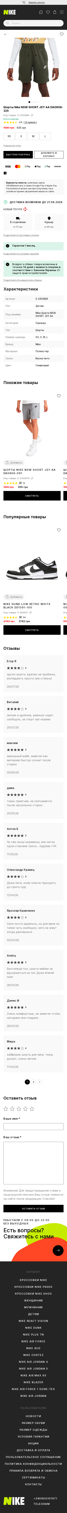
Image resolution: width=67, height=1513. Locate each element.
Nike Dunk (33, 1327)
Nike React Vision (33, 1321)
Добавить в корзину (49, 154)
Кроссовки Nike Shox (33, 1293)
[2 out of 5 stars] (12, 1108)
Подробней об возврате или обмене (22, 280)
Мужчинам (33, 1307)
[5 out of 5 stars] (32, 1108)
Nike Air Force (33, 1341)
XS (9, 136)
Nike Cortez (33, 1355)
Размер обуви (33, 1423)
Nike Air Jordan (33, 1396)
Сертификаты (33, 1477)
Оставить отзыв (33, 1208)
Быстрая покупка (18, 154)
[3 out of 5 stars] (18, 1108)
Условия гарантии (33, 1436)
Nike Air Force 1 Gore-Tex (33, 1389)
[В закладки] (62, 34)
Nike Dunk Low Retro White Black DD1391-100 (27, 605)
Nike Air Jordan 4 (33, 1362)
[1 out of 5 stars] (5, 1108)
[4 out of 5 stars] (25, 1108)
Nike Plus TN (33, 1334)
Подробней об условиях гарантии (21, 253)
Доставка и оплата (34, 1450)
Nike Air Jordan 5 (33, 1368)
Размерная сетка (12, 145)
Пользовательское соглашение (33, 1457)
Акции (33, 1443)
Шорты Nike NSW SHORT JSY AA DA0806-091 (29, 471)
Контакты (33, 1484)
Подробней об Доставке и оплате (21, 235)
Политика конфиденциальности (33, 1464)
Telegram (42, 1504)
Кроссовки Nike (33, 1280)
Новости (33, 1416)
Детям (33, 1314)
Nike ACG (33, 1348)
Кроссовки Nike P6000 (33, 1287)
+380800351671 (45, 1498)
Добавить (16, 462)
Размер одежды (33, 1429)
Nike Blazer (33, 1382)
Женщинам (33, 1300)
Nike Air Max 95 (33, 1375)
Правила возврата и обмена (33, 1470)
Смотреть (32, 495)
